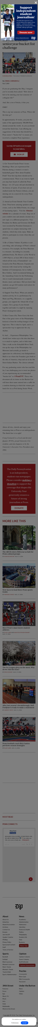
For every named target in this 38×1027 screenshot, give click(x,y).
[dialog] (19, 513)
